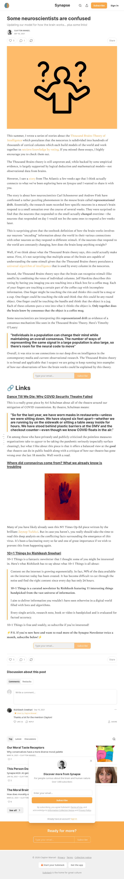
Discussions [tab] (30, 739)
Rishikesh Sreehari (23, 709)
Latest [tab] (18, 739)
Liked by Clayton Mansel (26, 713)
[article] (62, 753)
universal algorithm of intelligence (29, 266)
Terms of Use (76, 807)
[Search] (80, 5)
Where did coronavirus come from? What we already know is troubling (54, 465)
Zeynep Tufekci (28, 532)
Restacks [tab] (27, 681)
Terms (70, 857)
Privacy (61, 857)
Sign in (115, 5)
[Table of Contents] (3, 439)
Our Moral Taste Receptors (25, 747)
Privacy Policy (85, 810)
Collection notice (83, 857)
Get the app (77, 865)
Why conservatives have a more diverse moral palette (35, 751)
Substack (47, 872)
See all (13, 810)
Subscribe (99, 5)
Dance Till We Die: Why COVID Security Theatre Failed (50, 396)
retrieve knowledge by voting (40, 149)
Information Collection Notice (61, 810)
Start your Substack (54, 865)
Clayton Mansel (22, 31)
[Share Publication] (87, 5)
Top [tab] (10, 739)
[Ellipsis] (115, 709)
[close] (91, 760)
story (32, 178)
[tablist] (20, 682)
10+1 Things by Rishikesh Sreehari (34, 553)
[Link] (2, 387)
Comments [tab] (14, 681)
